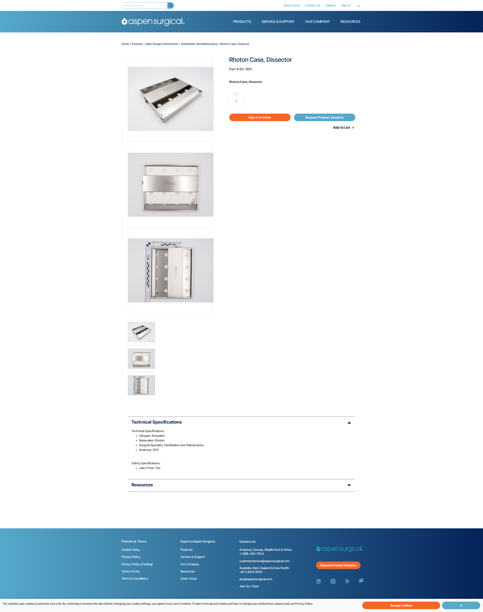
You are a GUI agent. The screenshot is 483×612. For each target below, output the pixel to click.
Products (242, 22)
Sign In (346, 5)
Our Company (317, 22)
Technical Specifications (157, 422)
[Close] (461, 605)
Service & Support (278, 22)
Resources (350, 22)
